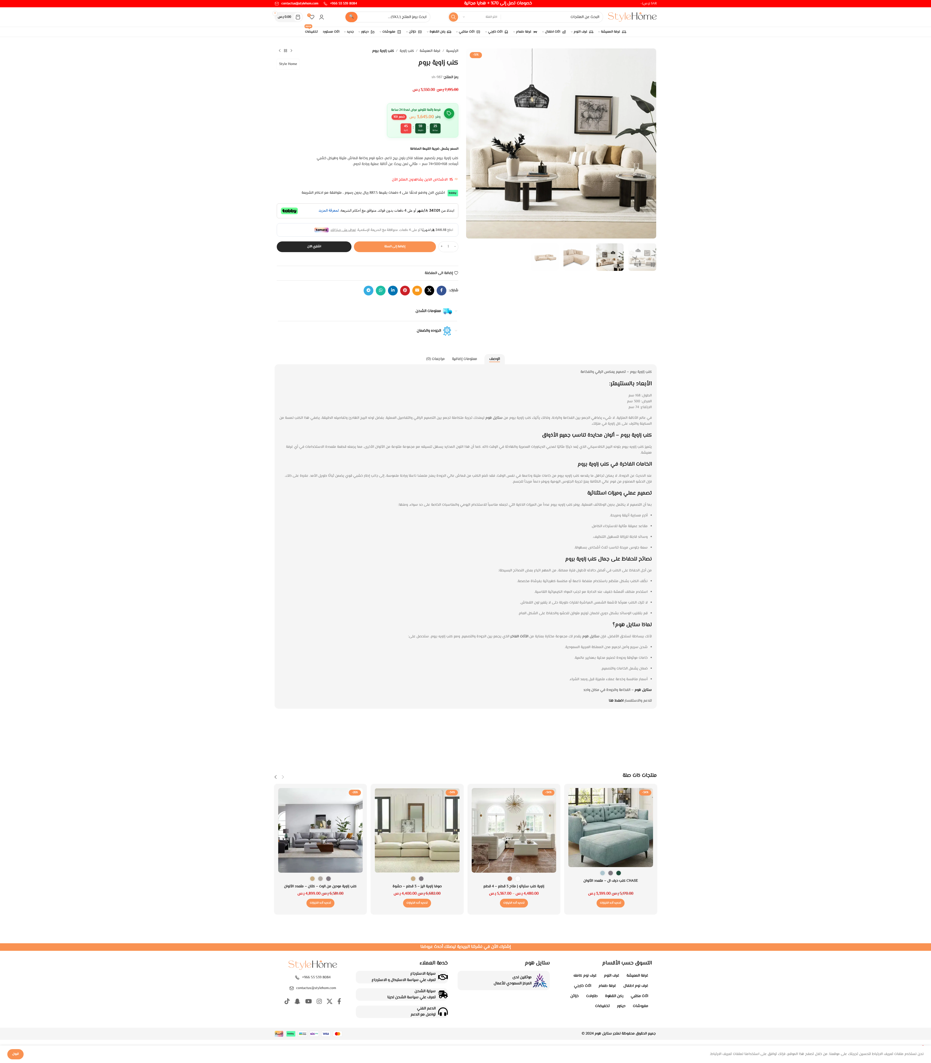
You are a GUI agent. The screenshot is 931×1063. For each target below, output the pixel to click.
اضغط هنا (616, 701)
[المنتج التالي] (280, 51)
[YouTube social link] (308, 1002)
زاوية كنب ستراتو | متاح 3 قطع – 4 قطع (513, 886)
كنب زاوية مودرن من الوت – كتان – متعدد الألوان (320, 886)
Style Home (288, 64)
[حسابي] (321, 17)
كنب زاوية (407, 51)
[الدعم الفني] (443, 1012)
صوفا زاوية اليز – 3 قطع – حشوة (417, 886)
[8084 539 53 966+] (297, 977)
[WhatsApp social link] (381, 290)
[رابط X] (429, 290)
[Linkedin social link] (393, 290)
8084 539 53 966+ (316, 977)
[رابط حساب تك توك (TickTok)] (287, 1002)
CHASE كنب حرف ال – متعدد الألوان (610, 881)
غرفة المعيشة (430, 51)
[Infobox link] (340, 3)
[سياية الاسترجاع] (443, 977)
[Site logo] (632, 17)
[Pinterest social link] (405, 290)
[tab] (494, 359)
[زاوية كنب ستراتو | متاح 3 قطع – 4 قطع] (514, 830)
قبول (15, 1054)
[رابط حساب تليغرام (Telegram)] (368, 290)
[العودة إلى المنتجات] (285, 51)
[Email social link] (417, 290)
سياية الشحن (425, 991)
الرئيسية (452, 51)
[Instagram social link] (319, 1002)
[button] (283, 777)
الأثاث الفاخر (519, 636)
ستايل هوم (643, 690)
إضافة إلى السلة (394, 246)
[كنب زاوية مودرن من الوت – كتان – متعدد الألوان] (320, 830)
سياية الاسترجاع (423, 974)
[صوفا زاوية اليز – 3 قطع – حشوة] (417, 830)
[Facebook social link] (441, 290)
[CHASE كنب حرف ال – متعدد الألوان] (610, 827)
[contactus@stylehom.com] (291, 988)
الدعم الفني (426, 1009)
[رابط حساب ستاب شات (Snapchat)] (297, 1002)
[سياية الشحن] (443, 994)
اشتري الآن (314, 246)
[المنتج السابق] (291, 51)
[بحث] (453, 17)
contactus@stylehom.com (316, 988)
